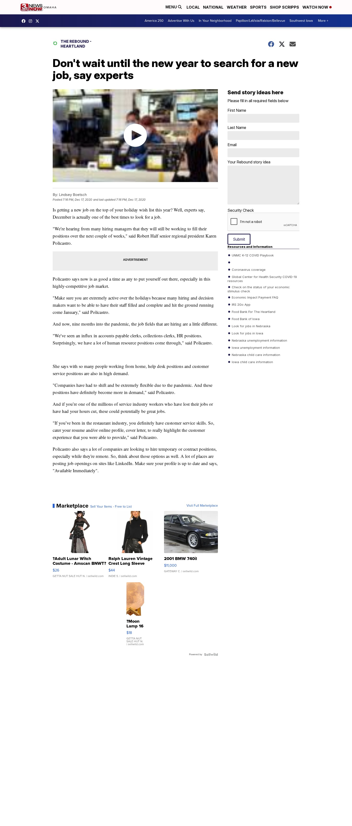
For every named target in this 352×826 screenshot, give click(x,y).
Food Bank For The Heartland (253, 312)
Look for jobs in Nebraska (250, 326)
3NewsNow (25, 21)
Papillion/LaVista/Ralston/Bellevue (260, 20)
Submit (239, 239)
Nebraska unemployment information (259, 340)
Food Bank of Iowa (245, 319)
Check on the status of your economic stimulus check (258, 289)
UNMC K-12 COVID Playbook (252, 255)
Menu (171, 7)
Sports (258, 7)
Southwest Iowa (301, 20)
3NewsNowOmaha (38, 21)
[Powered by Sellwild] (211, 654)
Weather (237, 7)
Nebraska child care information (255, 355)
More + (323, 20)
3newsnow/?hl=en (31, 21)
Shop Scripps (284, 7)
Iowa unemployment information (255, 347)
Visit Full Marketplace (202, 505)
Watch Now (315, 7)
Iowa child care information (252, 362)
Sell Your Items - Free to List (111, 506)
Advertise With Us (181, 20)
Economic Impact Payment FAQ (254, 297)
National (213, 7)
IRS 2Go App (240, 304)
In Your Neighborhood (215, 20)
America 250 (154, 20)
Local (193, 7)
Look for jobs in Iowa (247, 333)
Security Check (240, 210)
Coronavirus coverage (248, 270)
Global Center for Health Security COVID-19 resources (262, 279)
